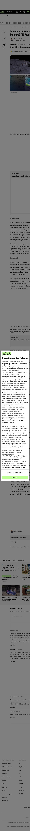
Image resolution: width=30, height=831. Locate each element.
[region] (15, 416)
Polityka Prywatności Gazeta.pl (10, 420)
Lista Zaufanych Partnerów (19, 467)
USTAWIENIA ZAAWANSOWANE (15, 472)
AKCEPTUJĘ (15, 477)
